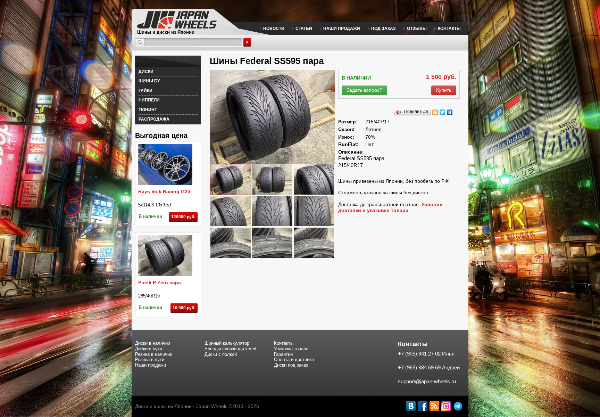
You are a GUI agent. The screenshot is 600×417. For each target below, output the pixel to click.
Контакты (449, 28)
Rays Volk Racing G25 (164, 191)
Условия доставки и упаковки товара (390, 207)
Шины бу (149, 81)
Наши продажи (341, 28)
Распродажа (154, 119)
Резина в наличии (153, 354)
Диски (146, 71)
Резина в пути (149, 359)
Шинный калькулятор (227, 343)
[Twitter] (442, 112)
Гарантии (283, 354)
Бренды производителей (230, 348)
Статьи (303, 28)
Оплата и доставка (294, 359)
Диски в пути (148, 348)
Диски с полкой (221, 354)
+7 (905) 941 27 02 (419, 354)
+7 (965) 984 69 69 (419, 367)
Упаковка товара (291, 348)
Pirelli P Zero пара (159, 282)
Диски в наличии (152, 343)
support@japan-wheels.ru (427, 381)
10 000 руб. (184, 307)
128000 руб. (183, 216)
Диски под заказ (291, 365)
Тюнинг (148, 109)
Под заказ (383, 28)
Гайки (145, 90)
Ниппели (149, 100)
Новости (273, 28)
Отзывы (417, 28)
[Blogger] (435, 112)
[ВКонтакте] (449, 112)
